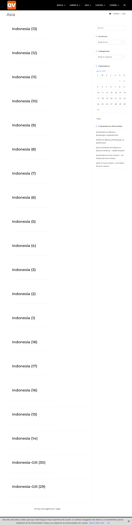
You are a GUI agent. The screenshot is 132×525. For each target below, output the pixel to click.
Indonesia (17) (24, 366)
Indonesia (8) (24, 149)
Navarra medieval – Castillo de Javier (110, 150)
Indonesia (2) (24, 294)
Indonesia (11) (24, 77)
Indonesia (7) (24, 173)
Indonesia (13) (24, 29)
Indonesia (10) (25, 101)
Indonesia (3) (24, 269)
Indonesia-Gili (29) (28, 486)
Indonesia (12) (24, 53)
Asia (123, 13)
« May (98, 118)
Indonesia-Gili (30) (29, 462)
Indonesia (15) (24, 414)
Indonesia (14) (25, 438)
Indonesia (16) (24, 390)
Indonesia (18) (24, 342)
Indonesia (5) (24, 221)
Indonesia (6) (24, 197)
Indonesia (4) (24, 245)
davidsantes (101, 132)
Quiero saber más (96, 523)
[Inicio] (110, 13)
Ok (108, 523)
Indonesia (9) (24, 125)
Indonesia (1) (23, 318)
